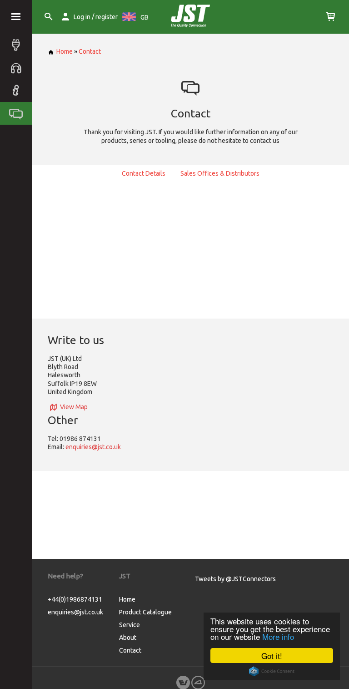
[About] (18, 90)
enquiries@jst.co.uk (93, 447)
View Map (74, 406)
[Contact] (18, 113)
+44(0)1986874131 (75, 599)
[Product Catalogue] (18, 45)
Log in (82, 16)
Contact (90, 51)
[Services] (18, 67)
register (106, 16)
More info (278, 636)
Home (64, 51)
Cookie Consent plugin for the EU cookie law (271, 671)
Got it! (271, 655)
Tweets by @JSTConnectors (235, 579)
